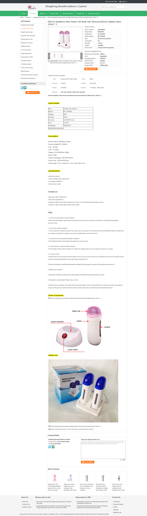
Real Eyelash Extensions (28, 78)
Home (24, 13)
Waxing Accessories (27, 43)
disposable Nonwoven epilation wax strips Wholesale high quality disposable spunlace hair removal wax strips (54, 506)
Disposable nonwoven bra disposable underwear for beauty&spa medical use (92, 502)
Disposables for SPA (27, 57)
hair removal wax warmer (59, 429)
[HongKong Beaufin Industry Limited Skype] (49, 446)
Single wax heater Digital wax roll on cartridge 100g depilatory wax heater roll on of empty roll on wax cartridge (70, 489)
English (124, 1)
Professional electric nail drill (29, 75)
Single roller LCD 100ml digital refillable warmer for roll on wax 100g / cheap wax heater (54, 488)
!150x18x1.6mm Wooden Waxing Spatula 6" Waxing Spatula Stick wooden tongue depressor (92, 506)
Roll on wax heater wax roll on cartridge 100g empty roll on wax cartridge (87, 487)
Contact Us (80, 13)
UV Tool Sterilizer (26, 50)
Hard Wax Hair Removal (28, 35)
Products (33, 13)
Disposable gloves (26, 53)
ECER (107, 514)
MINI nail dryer (25, 71)
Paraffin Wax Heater (27, 32)
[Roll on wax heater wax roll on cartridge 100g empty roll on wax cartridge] (86, 478)
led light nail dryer (26, 60)
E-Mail (115, 507)
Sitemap (116, 510)
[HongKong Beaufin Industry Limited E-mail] (53, 446)
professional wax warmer (86, 429)
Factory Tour (54, 13)
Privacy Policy (24, 514)
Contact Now (92, 69)
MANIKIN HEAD (25, 46)
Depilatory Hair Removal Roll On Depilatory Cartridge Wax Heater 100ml (102, 487)
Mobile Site (118, 512)
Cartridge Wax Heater (39, 17)
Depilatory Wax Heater (27, 25)
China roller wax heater (36, 514)
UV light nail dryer (26, 64)
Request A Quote (94, 13)
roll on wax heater (72, 429)
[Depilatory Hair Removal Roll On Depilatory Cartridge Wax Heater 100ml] (103, 478)
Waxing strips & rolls (27, 39)
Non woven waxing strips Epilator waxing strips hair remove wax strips (54, 502)
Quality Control (68, 13)
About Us (43, 13)
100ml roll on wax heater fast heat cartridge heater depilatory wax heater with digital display (118, 488)
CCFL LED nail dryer (27, 67)
